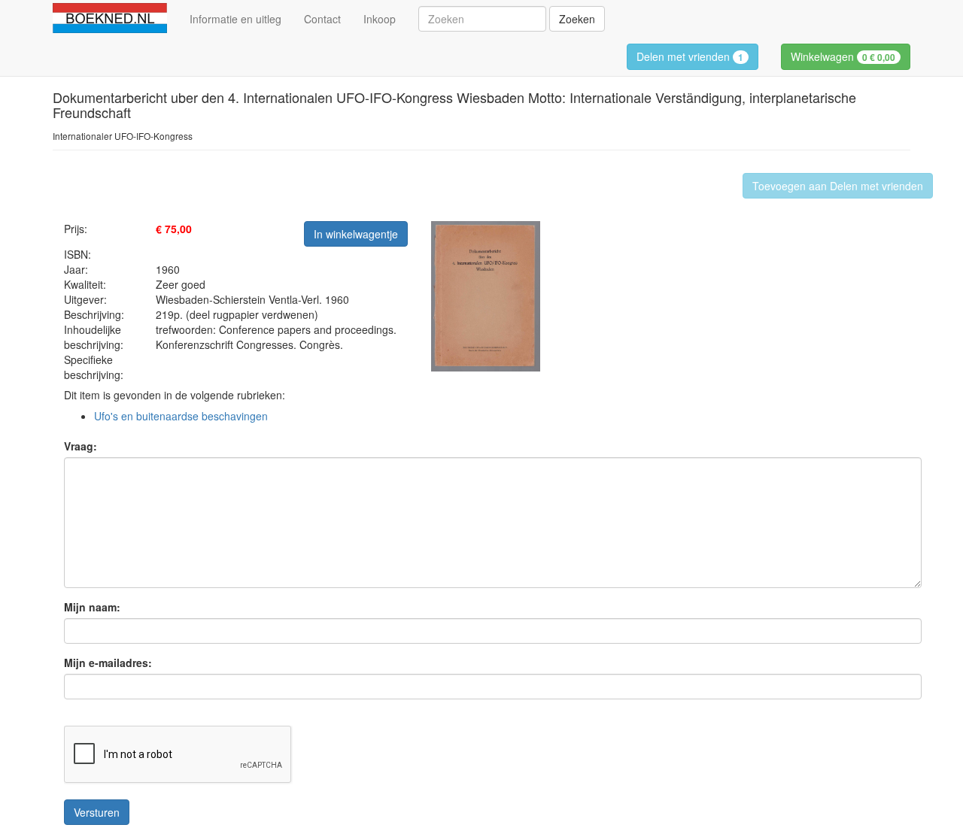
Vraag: (80, 445)
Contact (322, 18)
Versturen (97, 812)
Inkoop (379, 18)
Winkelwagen (843, 56)
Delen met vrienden (689, 56)
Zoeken (577, 18)
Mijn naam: (92, 606)
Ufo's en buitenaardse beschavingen (181, 415)
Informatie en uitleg (235, 18)
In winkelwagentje (356, 233)
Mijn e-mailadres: (108, 662)
